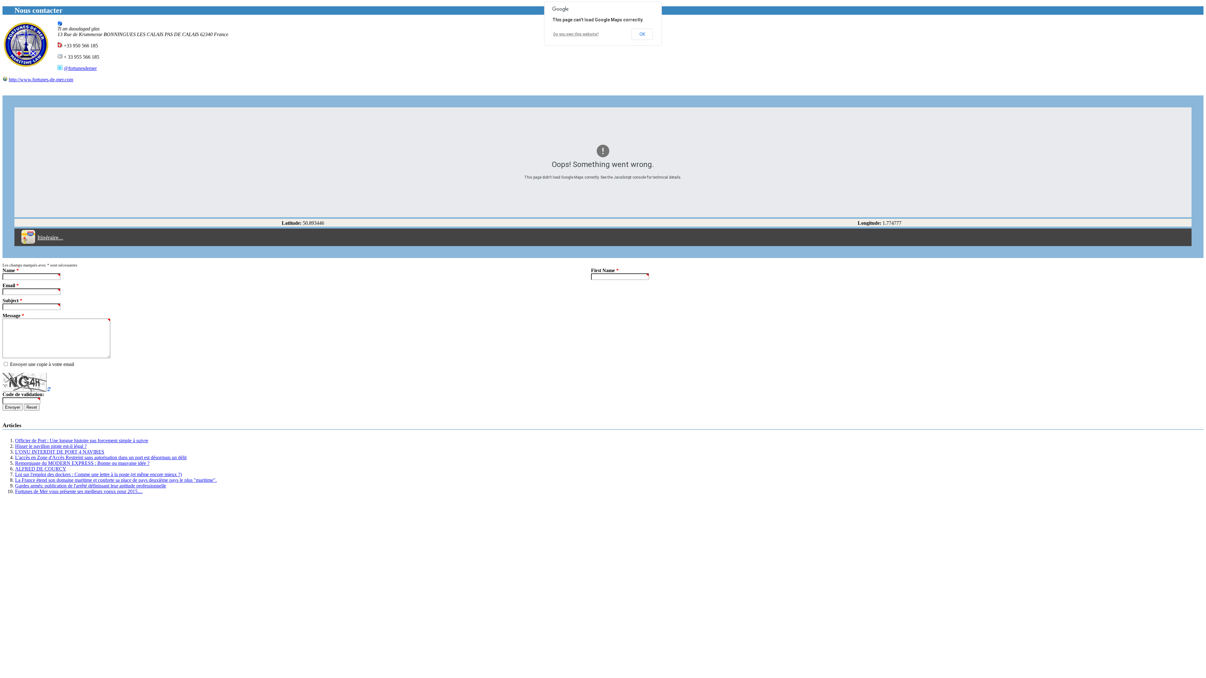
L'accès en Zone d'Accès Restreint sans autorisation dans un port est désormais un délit (101, 457)
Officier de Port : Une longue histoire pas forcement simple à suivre (81, 440)
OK (642, 34)
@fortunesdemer (80, 68)
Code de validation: (23, 394)
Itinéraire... (50, 237)
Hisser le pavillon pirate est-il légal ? (51, 446)
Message (13, 315)
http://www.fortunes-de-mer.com (41, 79)
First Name (605, 270)
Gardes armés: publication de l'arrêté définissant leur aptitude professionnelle (90, 485)
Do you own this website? (576, 34)
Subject (12, 300)
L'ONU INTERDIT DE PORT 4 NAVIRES (59, 452)
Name (11, 270)
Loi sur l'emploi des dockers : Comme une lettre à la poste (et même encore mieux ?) (98, 474)
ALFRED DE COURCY (40, 468)
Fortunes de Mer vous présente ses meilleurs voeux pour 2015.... (79, 491)
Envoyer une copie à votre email (42, 364)
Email (11, 285)
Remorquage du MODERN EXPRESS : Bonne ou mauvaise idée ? (82, 463)
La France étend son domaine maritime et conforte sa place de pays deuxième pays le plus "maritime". (116, 480)
